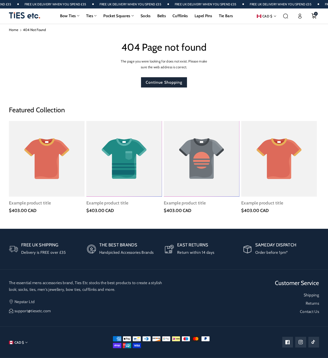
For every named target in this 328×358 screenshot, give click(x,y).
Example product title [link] (30, 203)
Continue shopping (164, 82)
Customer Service (297, 283)
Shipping (311, 295)
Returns (312, 303)
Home (13, 30)
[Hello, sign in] (300, 16)
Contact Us (309, 311)
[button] (69, 15)
